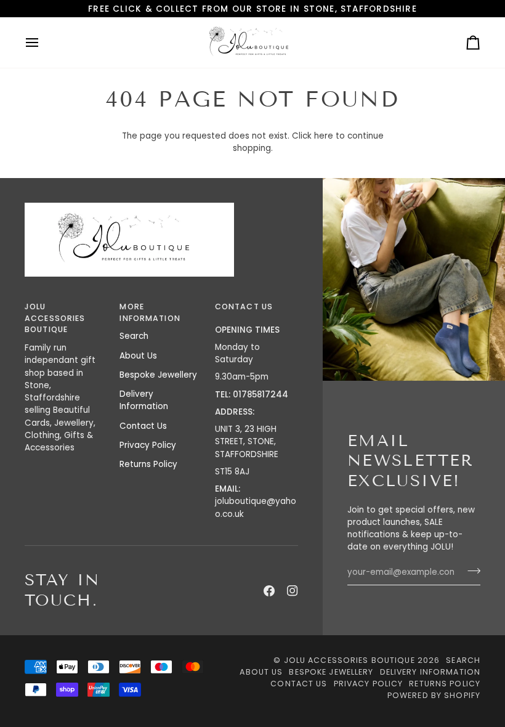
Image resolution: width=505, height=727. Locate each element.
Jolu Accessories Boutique (351, 660)
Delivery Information (143, 400)
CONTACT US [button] (244, 306)
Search (133, 336)
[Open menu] (43, 42)
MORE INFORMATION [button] (149, 312)
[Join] (470, 571)
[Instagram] (292, 590)
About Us (138, 356)
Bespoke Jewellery (158, 375)
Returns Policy (148, 464)
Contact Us (143, 426)
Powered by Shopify (433, 695)
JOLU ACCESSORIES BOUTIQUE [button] (55, 318)
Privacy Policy (147, 445)
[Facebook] (269, 590)
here (323, 136)
